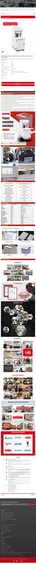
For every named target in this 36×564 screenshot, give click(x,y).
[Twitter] (19, 561)
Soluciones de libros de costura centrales (7, 514)
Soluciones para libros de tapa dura (6, 517)
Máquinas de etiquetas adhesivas (6, 531)
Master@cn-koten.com (6, 549)
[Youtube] (22, 561)
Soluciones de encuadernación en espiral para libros (8, 519)
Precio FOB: (3, 65)
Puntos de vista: (3, 75)
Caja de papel (3, 538)
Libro (1, 535)
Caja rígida (2, 540)
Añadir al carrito (18, 85)
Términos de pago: (4, 68)
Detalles (3, 91)
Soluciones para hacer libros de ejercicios (7, 512)
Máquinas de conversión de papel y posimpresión (8, 524)
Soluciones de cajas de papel (5, 526)
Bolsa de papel (3, 541)
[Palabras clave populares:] (34, 14)
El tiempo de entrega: (4, 72)
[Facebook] (14, 561)
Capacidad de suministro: (5, 69)
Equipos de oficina (3, 520)
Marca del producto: (4, 62)
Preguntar (18, 82)
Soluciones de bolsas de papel (5, 529)
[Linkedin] (16, 561)
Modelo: (2, 61)
